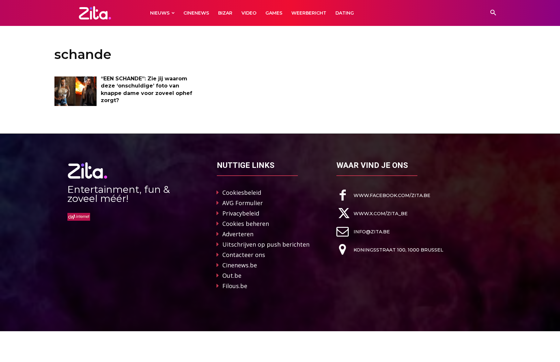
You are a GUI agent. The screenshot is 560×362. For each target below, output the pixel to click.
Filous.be (234, 286)
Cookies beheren (245, 224)
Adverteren (237, 234)
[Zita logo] (95, 12)
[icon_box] (383, 195)
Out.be (231, 275)
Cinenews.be (239, 265)
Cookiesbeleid (241, 192)
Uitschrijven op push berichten (265, 244)
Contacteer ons (243, 255)
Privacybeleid (240, 213)
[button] (493, 13)
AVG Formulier (242, 203)
